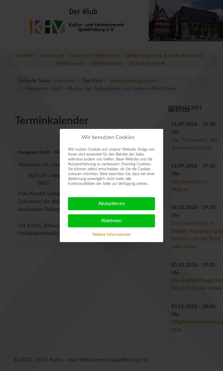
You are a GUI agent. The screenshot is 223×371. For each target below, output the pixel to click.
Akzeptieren (111, 203)
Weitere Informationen (111, 235)
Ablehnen (111, 220)
